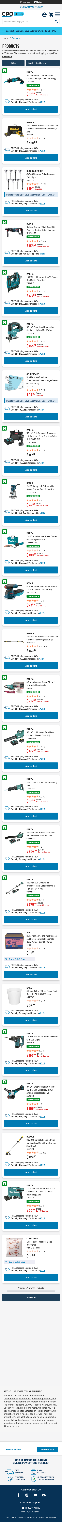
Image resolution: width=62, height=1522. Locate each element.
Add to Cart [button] (31, 109)
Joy (28, 932)
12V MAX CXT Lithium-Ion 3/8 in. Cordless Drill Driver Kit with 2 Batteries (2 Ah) (41, 1191)
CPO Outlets (38, 2)
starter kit (31, 1410)
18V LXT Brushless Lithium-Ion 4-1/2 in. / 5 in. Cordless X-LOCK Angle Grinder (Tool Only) (41, 1090)
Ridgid (23, 1407)
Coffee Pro (32, 1238)
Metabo (15, 1407)
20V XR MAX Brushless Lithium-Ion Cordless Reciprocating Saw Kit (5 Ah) (42, 128)
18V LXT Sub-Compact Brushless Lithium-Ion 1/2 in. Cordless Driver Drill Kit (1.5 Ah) (42, 436)
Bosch (30, 224)
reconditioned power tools (17, 1398)
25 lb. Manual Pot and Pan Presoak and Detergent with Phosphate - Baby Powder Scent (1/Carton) (42, 939)
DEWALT (29, 1404)
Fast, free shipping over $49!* (31, 7)
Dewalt (30, 122)
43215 (42, 102)
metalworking (38, 1401)
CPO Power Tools (25, 2)
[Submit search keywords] (56, 21)
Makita (30, 72)
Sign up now (48, 1449)
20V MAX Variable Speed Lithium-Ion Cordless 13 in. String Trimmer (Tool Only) (42, 1143)
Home (5, 38)
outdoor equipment (41, 1398)
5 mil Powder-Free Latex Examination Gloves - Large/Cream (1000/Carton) (42, 380)
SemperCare (33, 374)
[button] (43, 63)
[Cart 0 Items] (51, 14)
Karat (30, 988)
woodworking (19, 1401)
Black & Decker (35, 171)
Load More (31, 1297)
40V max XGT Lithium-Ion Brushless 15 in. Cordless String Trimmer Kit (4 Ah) (41, 885)
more (34, 1407)
